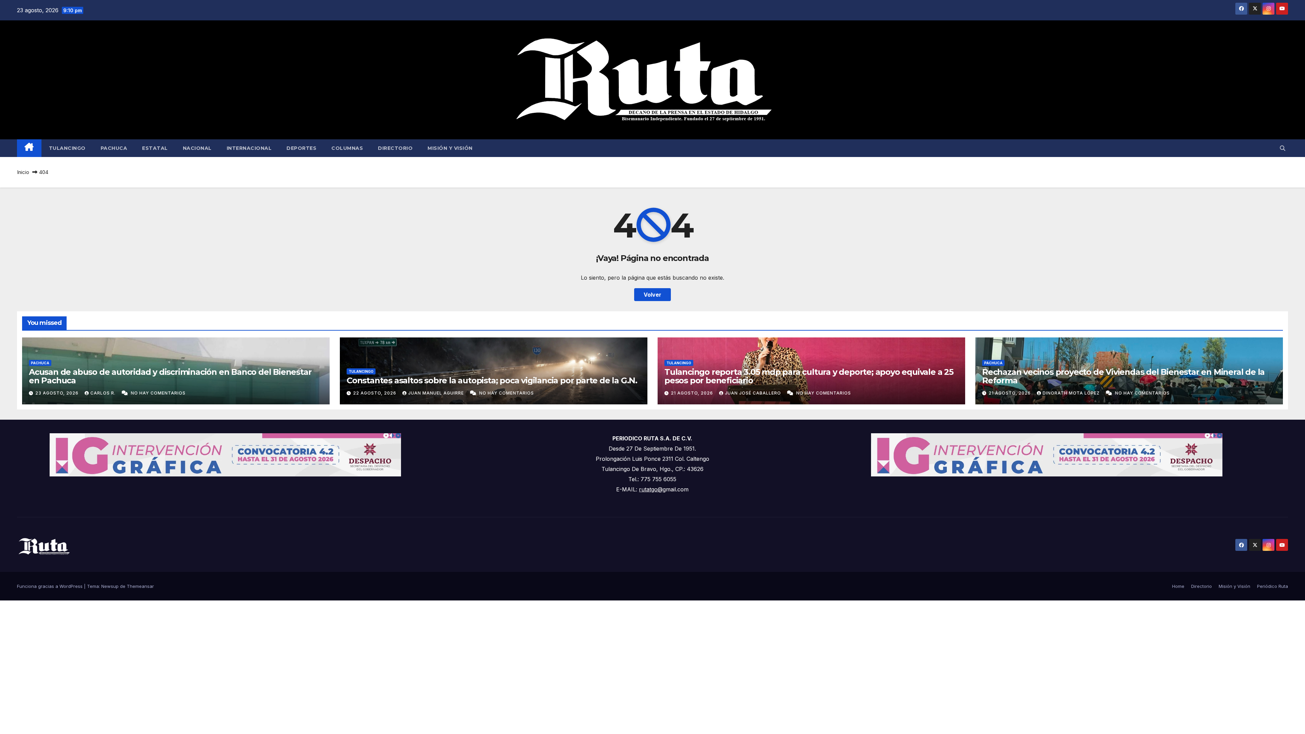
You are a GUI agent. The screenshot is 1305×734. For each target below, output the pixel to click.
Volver (652, 294)
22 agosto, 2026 (375, 393)
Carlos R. (103, 393)
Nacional (197, 148)
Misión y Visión (450, 148)
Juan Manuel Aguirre (436, 393)
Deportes (301, 148)
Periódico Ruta (1272, 586)
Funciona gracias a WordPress (50, 586)
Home (1178, 586)
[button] (1282, 148)
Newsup (110, 586)
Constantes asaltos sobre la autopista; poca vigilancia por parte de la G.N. (492, 380)
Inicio (23, 172)
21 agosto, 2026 (692, 393)
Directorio (395, 148)
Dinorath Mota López (1072, 393)
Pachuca (114, 148)
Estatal (155, 148)
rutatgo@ (651, 489)
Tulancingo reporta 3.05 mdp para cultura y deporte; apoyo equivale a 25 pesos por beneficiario (808, 376)
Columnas (347, 148)
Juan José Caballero (753, 393)
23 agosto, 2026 (57, 393)
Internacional (249, 148)
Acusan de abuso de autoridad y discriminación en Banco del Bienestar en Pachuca (170, 376)
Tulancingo (67, 148)
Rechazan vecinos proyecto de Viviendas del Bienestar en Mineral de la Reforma (1123, 376)
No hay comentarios (158, 393)
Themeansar (140, 586)
